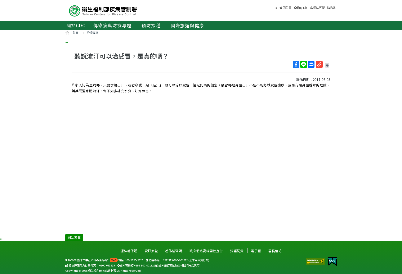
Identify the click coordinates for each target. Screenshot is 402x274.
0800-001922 (180, 260)
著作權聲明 (173, 250)
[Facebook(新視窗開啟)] (296, 64)
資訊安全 (151, 250)
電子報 (256, 250)
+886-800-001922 (144, 265)
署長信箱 (275, 250)
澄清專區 (92, 32)
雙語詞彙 (237, 250)
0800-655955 (107, 265)
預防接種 (151, 25)
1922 (166, 260)
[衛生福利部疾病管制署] (103, 10)
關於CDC (75, 25)
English (302, 7)
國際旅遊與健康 (187, 25)
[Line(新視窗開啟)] (303, 64)
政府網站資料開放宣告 (206, 250)
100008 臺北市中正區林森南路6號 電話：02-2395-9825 (105, 260)
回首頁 (287, 7)
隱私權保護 (128, 250)
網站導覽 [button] (319, 7)
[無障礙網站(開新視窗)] (316, 260)
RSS (333, 7)
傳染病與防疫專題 (112, 25)
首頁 (76, 32)
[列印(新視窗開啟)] (311, 64)
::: (66, 41)
